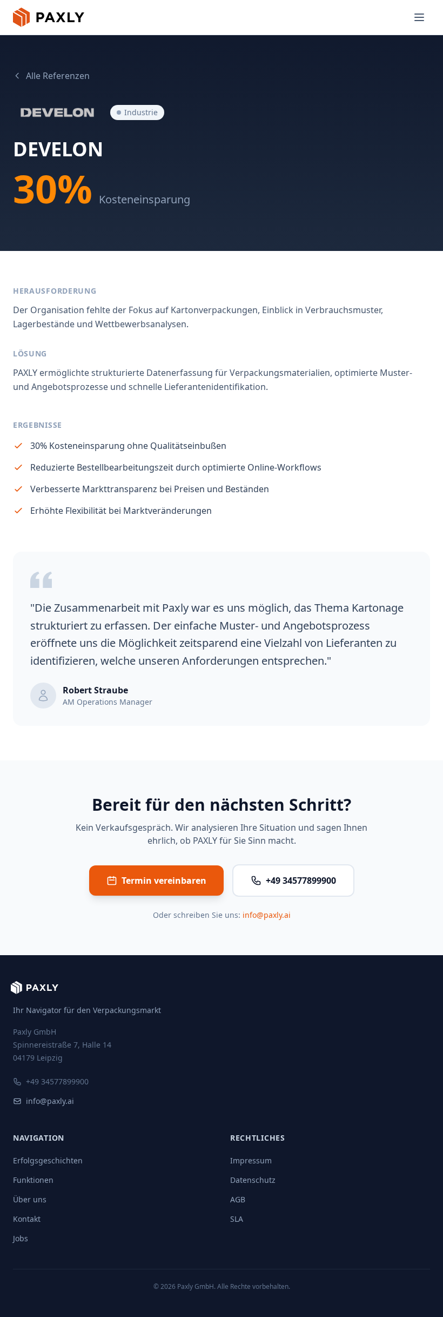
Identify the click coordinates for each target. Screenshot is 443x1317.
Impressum (251, 1160)
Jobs (20, 1238)
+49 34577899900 (301, 880)
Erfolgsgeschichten (48, 1160)
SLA (236, 1219)
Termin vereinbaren (164, 880)
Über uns (29, 1199)
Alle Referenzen (58, 76)
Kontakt (27, 1219)
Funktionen (33, 1180)
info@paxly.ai (267, 915)
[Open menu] (419, 17)
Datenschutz (253, 1180)
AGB (237, 1199)
